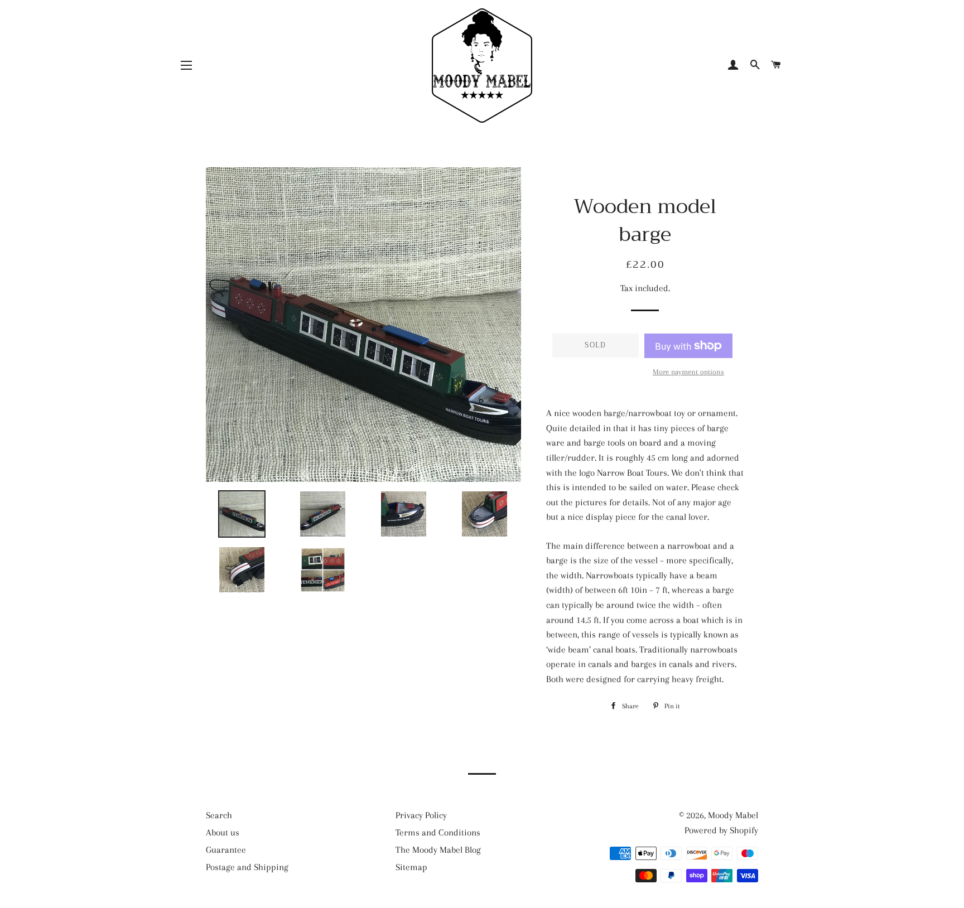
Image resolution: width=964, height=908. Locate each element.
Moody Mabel (733, 815)
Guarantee (226, 849)
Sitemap (411, 867)
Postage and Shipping (247, 867)
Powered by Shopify (721, 830)
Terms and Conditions (438, 832)
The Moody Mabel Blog (438, 849)
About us (222, 832)
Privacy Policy (421, 815)
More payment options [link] (688, 372)
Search (219, 815)
